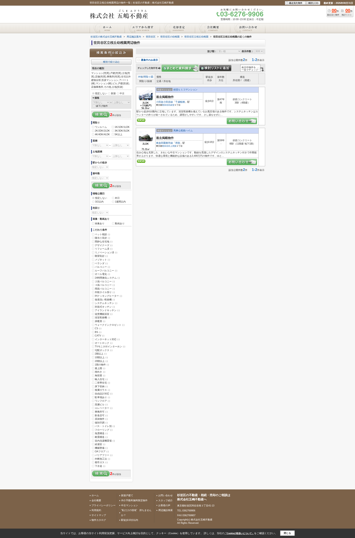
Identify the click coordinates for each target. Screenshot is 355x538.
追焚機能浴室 (103, 314)
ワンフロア (102, 400)
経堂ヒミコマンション (185, 89)
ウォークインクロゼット (109, 325)
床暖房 (100, 321)
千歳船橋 (180, 102)
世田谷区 (166, 105)
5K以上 (118, 134)
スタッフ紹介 (165, 500)
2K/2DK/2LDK (102, 130)
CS (98, 328)
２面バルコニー (105, 281)
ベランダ (101, 263)
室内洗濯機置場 (105, 440)
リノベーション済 (106, 252)
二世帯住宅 (102, 382)
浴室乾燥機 (102, 317)
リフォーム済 (103, 248)
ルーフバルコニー (106, 270)
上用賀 (173, 146)
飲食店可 (101, 415)
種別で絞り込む (111, 61)
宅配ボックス (103, 350)
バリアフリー (103, 455)
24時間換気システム (107, 277)
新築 (113, 93)
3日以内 (99, 201)
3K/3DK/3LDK (122, 130)
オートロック (103, 343)
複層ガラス (102, 390)
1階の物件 (102, 364)
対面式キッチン (105, 306)
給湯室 (100, 444)
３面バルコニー (105, 285)
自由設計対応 (103, 393)
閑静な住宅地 (103, 241)
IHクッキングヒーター (108, 295)
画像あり (99, 223)
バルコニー (102, 266)
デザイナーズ (103, 245)
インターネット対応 (107, 339)
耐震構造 (101, 437)
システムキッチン (106, 303)
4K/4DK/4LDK (102, 134)
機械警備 (101, 448)
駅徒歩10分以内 (129, 520)
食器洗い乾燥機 (105, 299)
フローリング (103, 429)
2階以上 (100, 353)
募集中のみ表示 (149, 60)
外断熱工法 (102, 458)
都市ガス (101, 462)
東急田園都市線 (164, 143)
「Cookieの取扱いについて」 (239, 533)
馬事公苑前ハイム (183, 130)
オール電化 (102, 274)
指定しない (101, 93)
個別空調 (101, 422)
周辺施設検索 (165, 510)
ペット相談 (102, 234)
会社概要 (96, 500)
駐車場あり (102, 397)
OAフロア (102, 451)
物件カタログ (99, 520)
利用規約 (96, 510)
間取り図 (148, 76)
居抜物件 (101, 419)
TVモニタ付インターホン (110, 346)
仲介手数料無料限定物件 (134, 500)
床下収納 (101, 386)
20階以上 (101, 361)
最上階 (100, 368)
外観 (140, 76)
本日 (117, 198)
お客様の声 (164, 505)
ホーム (95, 495)
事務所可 (101, 411)
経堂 (172, 105)
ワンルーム (101, 127)
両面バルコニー (105, 288)
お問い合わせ (165, 495)
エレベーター (103, 408)
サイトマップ (99, 515)
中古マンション (129, 505)
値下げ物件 (102, 106)
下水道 (100, 466)
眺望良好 (101, 256)
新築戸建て (127, 495)
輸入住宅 (101, 379)
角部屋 (100, 375)
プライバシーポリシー (104, 505)
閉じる (287, 533)
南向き (100, 371)
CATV (99, 335)
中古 (122, 93)
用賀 (177, 143)
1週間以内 (120, 201)
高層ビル (101, 404)
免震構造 (101, 433)
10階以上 (101, 357)
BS (98, 332)
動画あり (120, 223)
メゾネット (102, 259)
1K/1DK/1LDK (122, 127)
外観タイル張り (105, 292)
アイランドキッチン (107, 310)
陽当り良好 (102, 237)
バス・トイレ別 (105, 426)
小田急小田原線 (164, 102)
